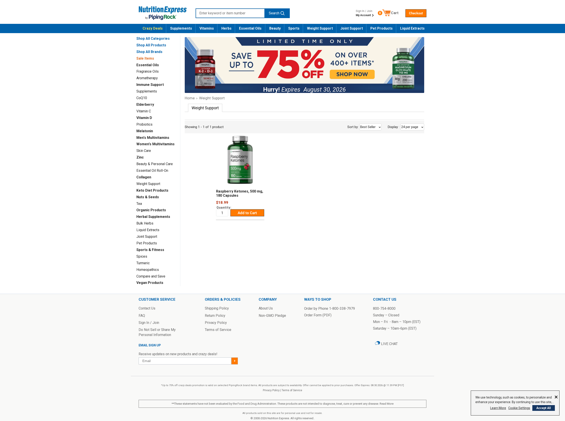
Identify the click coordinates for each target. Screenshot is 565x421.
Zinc (140, 157)
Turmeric (143, 263)
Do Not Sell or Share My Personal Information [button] (157, 332)
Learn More (498, 408)
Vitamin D (144, 118)
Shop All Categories (153, 38)
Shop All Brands (149, 52)
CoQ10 (141, 98)
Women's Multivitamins (155, 144)
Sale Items (145, 58)
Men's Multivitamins (152, 138)
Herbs (226, 28)
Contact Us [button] (147, 308)
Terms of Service (292, 390)
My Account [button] (363, 15)
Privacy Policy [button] (216, 323)
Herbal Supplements (153, 217)
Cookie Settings (519, 408)
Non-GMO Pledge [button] (272, 315)
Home (190, 98)
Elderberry (145, 104)
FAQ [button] (142, 315)
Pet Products (381, 28)
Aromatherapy (147, 78)
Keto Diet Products (152, 190)
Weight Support (320, 28)
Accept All (543, 408)
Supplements (181, 28)
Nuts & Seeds (147, 197)
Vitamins (207, 28)
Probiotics (144, 124)
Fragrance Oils (147, 71)
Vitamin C (143, 111)
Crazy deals (153, 28)
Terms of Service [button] (218, 330)
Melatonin (144, 131)
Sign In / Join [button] (149, 323)
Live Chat (389, 344)
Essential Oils (250, 28)
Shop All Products (151, 45)
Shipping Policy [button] (217, 308)
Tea (139, 204)
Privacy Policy (271, 390)
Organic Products (151, 210)
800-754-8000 (384, 308)
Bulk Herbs (144, 223)
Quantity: (224, 207)
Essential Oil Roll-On (152, 170)
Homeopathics (147, 270)
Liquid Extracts (412, 28)
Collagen (143, 177)
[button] (415, 13)
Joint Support (351, 28)
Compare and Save (150, 276)
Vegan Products (149, 283)
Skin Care (143, 151)
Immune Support (150, 85)
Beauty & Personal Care (154, 164)
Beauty (275, 28)
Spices (141, 256)
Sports (293, 28)
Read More (387, 403)
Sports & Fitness (150, 250)
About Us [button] (266, 308)
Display (403, 127)
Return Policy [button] (215, 315)
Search (274, 13)
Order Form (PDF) (317, 315)
